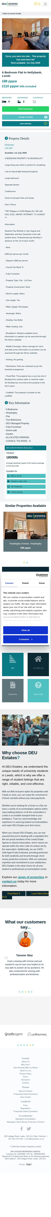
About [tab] (42, 583)
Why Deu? (25, 1064)
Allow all (25, 630)
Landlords (25, 1101)
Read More (13, 893)
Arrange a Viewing (25, 117)
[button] (46, 33)
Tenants (25, 1087)
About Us (26, 1061)
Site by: (22, 1164)
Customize (24, 639)
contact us (9, 881)
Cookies (25, 1083)
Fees (25, 1105)
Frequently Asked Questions (25, 1094)
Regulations (25, 1108)
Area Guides (25, 1097)
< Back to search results (11, 14)
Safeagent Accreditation (25, 1119)
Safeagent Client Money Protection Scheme (25, 1122)
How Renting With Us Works (25, 1068)
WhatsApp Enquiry (25, 109)
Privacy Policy (25, 1074)
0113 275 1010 (17, 1139)
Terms (25, 1077)
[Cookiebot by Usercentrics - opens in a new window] (36, 575)
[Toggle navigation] (47, 4)
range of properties (31, 877)
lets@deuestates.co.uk (35, 1139)
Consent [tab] (9, 583)
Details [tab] (25, 583)
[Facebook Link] (21, 1129)
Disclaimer (25, 1080)
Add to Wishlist (25, 124)
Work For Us (25, 1071)
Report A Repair (25, 1091)
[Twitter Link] (29, 1129)
